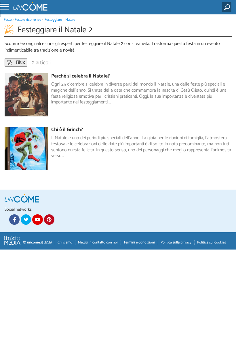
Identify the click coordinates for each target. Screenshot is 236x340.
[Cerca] (227, 7)
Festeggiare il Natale (60, 20)
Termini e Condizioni (139, 242)
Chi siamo (65, 242)
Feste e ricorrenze (28, 20)
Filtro (20, 62)
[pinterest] (49, 219)
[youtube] (37, 219)
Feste (8, 20)
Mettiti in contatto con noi (98, 242)
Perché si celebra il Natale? (80, 76)
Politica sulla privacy (176, 242)
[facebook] (14, 219)
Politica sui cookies (211, 242)
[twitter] (26, 219)
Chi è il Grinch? (67, 130)
